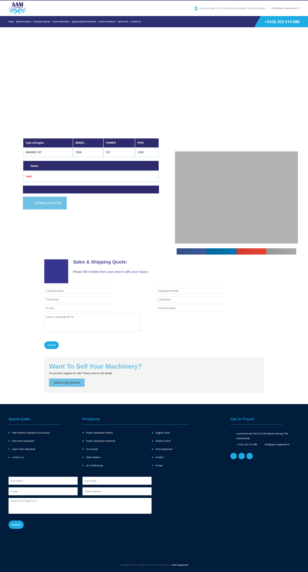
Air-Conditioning (94, 465)
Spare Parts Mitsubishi (23, 449)
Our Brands (92, 449)
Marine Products (23, 21)
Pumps (159, 465)
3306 (32, 42)
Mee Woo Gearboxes (23, 440)
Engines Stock (162, 432)
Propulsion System (41, 21)
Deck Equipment (163, 449)
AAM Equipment (180, 564)
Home (11, 21)
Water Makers (93, 457)
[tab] (91, 189)
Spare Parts (123, 21)
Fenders (159, 457)
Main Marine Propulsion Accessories (31, 432)
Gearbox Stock (163, 440)
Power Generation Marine (99, 432)
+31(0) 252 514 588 (282, 21)
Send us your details (67, 382)
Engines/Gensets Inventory (84, 21)
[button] (178, 119)
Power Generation (61, 21)
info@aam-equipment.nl (285, 8)
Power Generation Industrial (100, 440)
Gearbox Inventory (107, 21)
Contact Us (136, 21)
